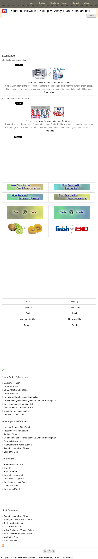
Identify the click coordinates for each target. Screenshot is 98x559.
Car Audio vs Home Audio (15, 482)
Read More (49, 92)
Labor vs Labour (11, 486)
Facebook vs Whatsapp (14, 464)
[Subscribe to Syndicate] (3, 546)
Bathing (74, 301)
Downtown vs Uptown (14, 479)
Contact (75, 3)
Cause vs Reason (12, 383)
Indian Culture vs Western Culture (19, 530)
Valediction (75, 307)
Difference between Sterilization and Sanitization (49, 82)
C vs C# (7, 468)
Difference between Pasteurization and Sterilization (49, 121)
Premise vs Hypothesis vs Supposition (21, 397)
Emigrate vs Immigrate (14, 475)
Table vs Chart (10, 434)
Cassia (75, 325)
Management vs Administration (18, 445)
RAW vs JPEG (10, 471)
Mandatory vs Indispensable (16, 411)
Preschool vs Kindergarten (16, 431)
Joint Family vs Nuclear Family (18, 534)
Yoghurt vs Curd (11, 452)
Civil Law (28, 307)
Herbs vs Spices (11, 386)
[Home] (5, 11)
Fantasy (27, 325)
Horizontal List (74, 319)
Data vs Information (12, 441)
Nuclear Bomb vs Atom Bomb (17, 427)
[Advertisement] (49, 36)
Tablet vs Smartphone (13, 523)
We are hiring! (89, 3)
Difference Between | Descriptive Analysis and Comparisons (50, 10)
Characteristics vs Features (16, 390)
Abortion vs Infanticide (14, 415)
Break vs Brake (11, 393)
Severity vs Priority (12, 489)
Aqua (27, 301)
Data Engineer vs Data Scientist (18, 404)
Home (31, 3)
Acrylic (75, 313)
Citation (42, 3)
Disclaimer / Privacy (58, 3)
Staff (28, 313)
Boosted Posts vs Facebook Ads (18, 407)
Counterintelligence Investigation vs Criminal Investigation (30, 400)
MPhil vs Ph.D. (10, 541)
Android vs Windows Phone (16, 448)
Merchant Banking (28, 319)
